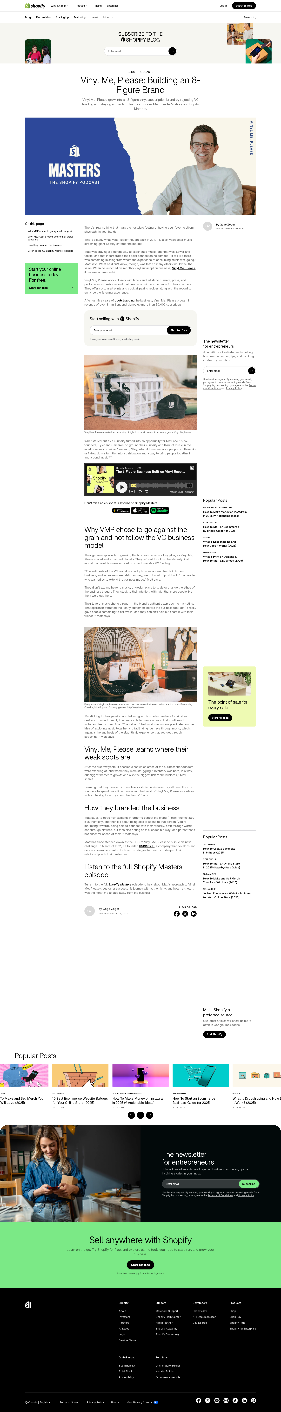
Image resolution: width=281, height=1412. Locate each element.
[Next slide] (149, 1115)
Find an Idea (43, 17)
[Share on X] (185, 914)
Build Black (126, 1371)
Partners (124, 1322)
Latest (94, 17)
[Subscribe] (172, 51)
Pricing (98, 5)
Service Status (127, 1340)
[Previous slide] (131, 1115)
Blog (28, 17)
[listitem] (100, 1086)
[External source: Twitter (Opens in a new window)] (207, 1400)
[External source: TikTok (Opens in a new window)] (235, 1400)
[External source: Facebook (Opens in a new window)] (198, 1400)
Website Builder (165, 1371)
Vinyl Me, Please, (184, 268)
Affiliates (124, 1328)
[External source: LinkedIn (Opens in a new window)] (244, 1400)
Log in (223, 5)
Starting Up (62, 17)
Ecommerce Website (168, 1377)
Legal (122, 1334)
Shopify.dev (200, 1311)
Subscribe (248, 1184)
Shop (232, 1311)
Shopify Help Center (168, 1316)
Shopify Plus (237, 1322)
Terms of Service (70, 1402)
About (122, 1311)
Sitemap (115, 1402)
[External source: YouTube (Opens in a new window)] (217, 1400)
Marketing (80, 17)
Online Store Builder (168, 1365)
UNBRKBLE (146, 846)
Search (248, 17)
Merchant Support (167, 1311)
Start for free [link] (178, 330)
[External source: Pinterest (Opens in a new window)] (253, 1400)
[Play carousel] (140, 1115)
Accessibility (126, 1377)
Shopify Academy (166, 1328)
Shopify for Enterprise (242, 1328)
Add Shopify (214, 1034)
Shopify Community (168, 1334)
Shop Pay (235, 1316)
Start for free (244, 5)
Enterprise (113, 5)
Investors (124, 1316)
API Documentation (204, 1316)
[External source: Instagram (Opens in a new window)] (226, 1400)
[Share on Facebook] (177, 914)
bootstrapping (124, 300)
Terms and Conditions (220, 1195)
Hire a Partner (164, 1322)
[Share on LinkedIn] (194, 914)
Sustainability (127, 1365)
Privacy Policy (234, 388)
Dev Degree (200, 1322)
